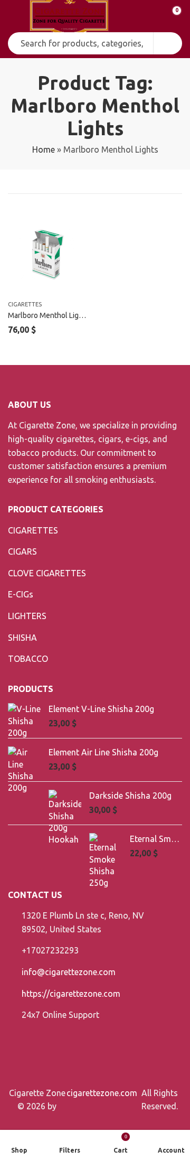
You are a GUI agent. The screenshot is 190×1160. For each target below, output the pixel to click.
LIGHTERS (27, 616)
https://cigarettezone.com (71, 993)
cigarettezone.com (101, 1093)
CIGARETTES (25, 304)
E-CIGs (20, 594)
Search (168, 43)
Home (43, 149)
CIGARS (22, 551)
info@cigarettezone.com (69, 972)
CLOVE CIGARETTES (47, 573)
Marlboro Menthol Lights (48, 315)
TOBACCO (28, 658)
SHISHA (22, 637)
